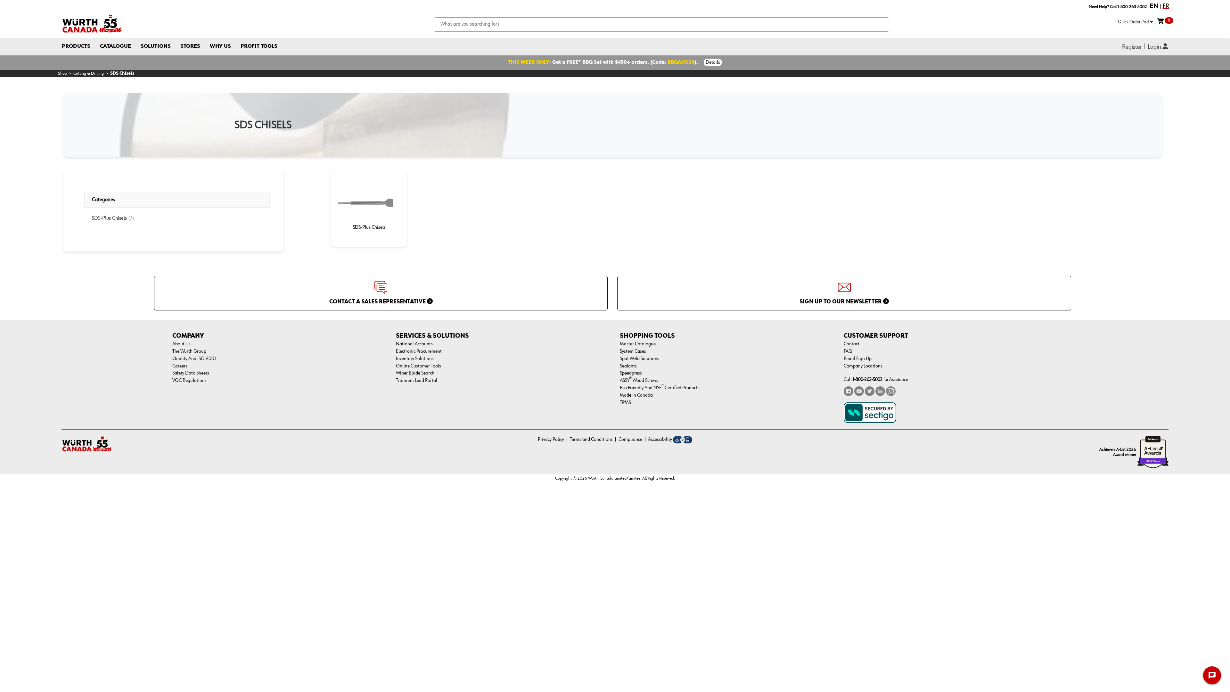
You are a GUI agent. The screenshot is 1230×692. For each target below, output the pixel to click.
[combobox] (662, 24)
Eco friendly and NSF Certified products (660, 388)
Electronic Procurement (419, 351)
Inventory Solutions (415, 358)
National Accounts (414, 344)
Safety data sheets (190, 373)
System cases (633, 351)
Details (713, 62)
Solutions (156, 46)
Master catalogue (638, 344)
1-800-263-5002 (867, 379)
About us (181, 344)
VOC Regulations (189, 380)
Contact (851, 344)
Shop (62, 73)
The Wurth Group (189, 351)
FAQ (848, 351)
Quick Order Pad (1134, 22)
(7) (131, 218)
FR (1166, 6)
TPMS (625, 402)
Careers (179, 366)
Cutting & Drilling (88, 73)
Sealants (628, 366)
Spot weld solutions (639, 358)
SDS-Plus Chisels (110, 218)
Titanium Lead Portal (416, 380)
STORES (190, 46)
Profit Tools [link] (259, 46)
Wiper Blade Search (415, 373)
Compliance (630, 439)
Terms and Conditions (591, 439)
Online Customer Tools (418, 366)
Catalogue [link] (115, 46)
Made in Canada (636, 395)
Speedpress (631, 373)
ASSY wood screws (639, 380)
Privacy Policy (551, 439)
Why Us (220, 46)
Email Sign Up (858, 358)
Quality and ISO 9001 (194, 358)
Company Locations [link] (863, 366)
